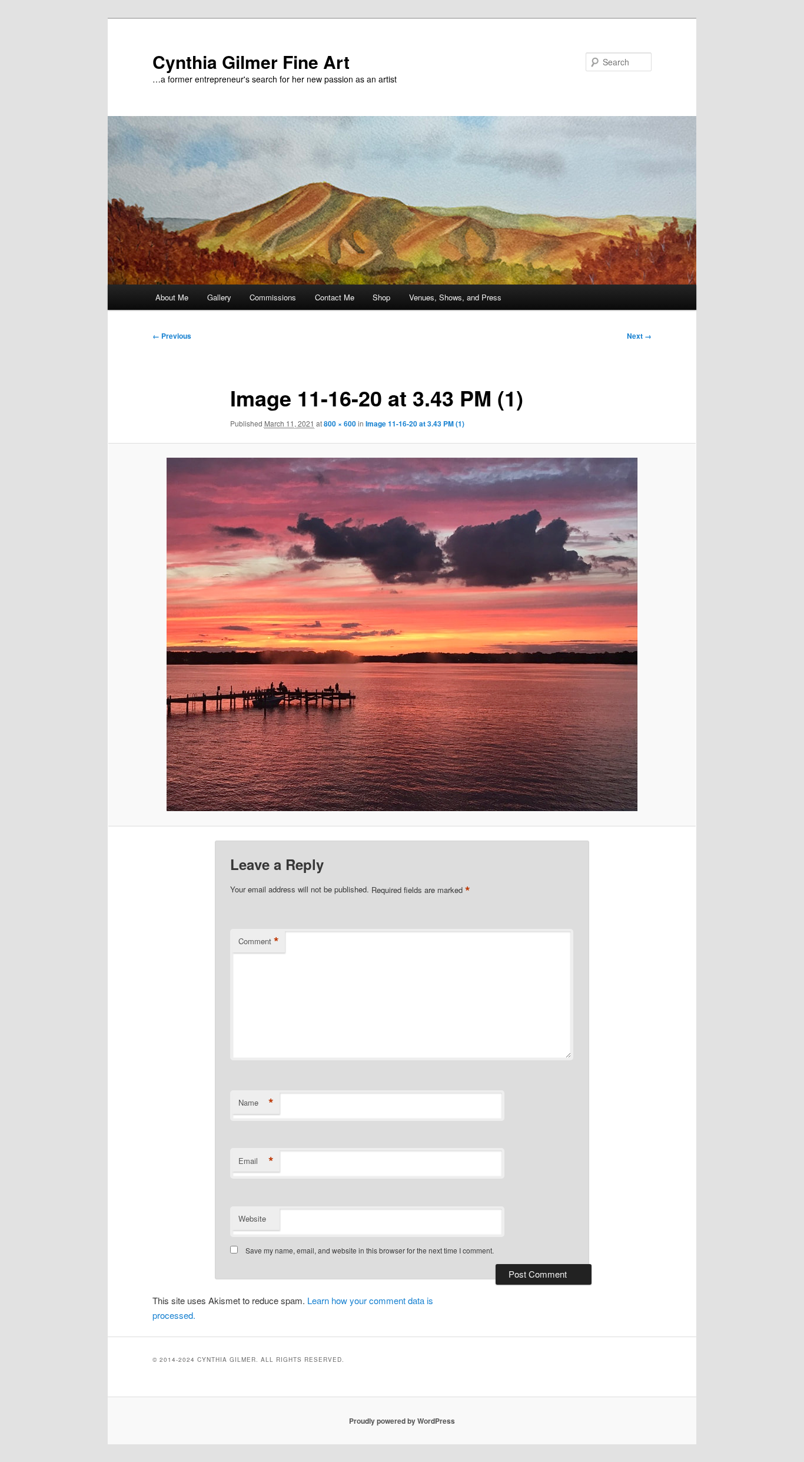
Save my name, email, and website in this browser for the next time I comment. (369, 1250)
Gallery (219, 297)
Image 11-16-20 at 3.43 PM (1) (415, 423)
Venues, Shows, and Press (455, 297)
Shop (381, 297)
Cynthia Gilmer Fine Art (251, 61)
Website (252, 1218)
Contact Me (334, 297)
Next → (639, 335)
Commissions (273, 297)
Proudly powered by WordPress (402, 1420)
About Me (171, 297)
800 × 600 (340, 423)
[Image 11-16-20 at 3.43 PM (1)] (402, 634)
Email (256, 1161)
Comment (258, 941)
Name (256, 1102)
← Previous (171, 335)
